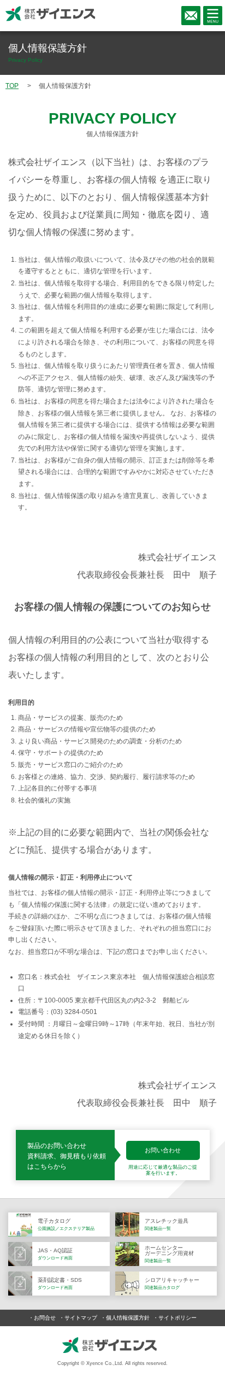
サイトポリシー (177, 1318)
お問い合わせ (163, 1150)
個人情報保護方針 (128, 1318)
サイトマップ (80, 1318)
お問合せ (45, 1318)
